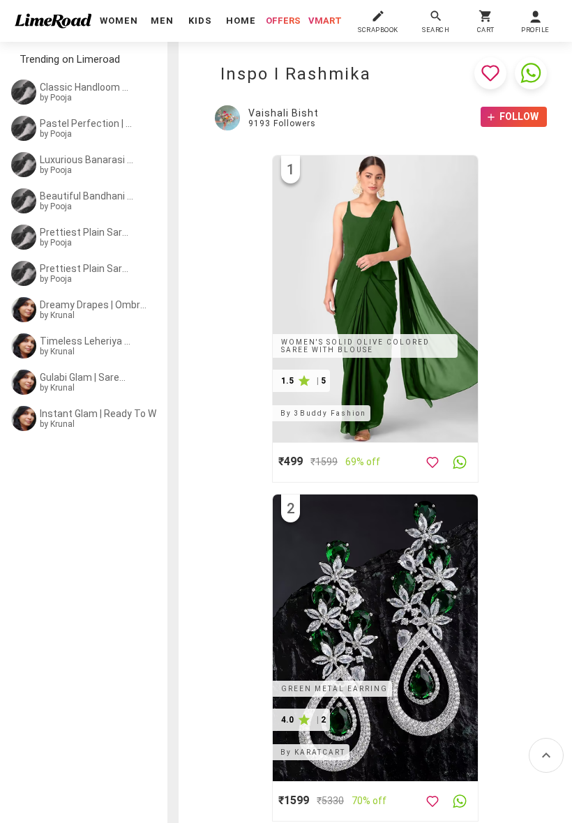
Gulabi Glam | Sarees (85, 377)
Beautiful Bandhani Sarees (87, 196)
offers (283, 20)
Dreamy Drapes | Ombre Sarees (96, 304)
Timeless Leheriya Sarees (86, 341)
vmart (325, 20)
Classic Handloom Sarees (85, 87)
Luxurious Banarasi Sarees (87, 159)
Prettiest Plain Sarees (85, 232)
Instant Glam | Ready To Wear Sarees (106, 413)
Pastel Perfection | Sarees (87, 123)
